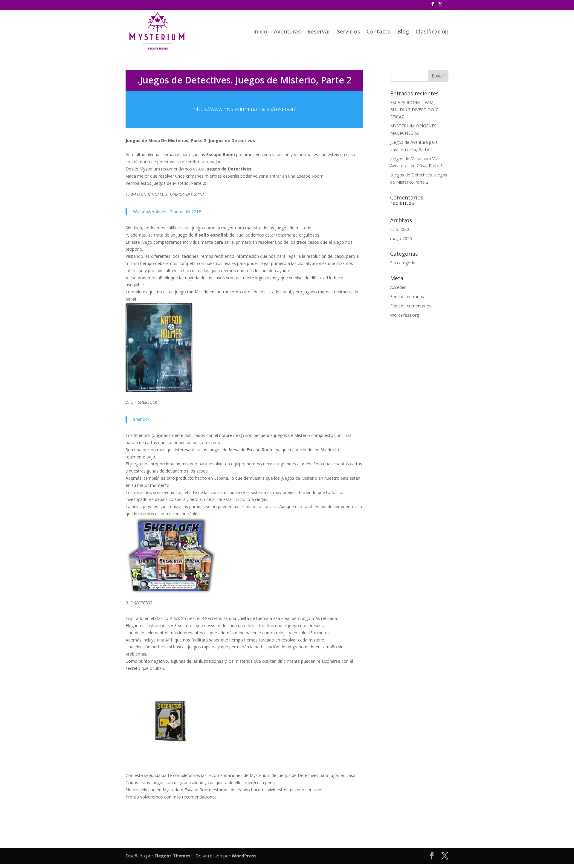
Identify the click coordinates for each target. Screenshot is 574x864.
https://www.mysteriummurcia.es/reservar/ (244, 108)
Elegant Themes (172, 856)
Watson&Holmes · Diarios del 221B (167, 211)
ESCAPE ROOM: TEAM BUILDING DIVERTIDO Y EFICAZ (414, 110)
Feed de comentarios (410, 306)
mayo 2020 (401, 238)
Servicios (348, 32)
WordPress (244, 856)
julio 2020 (399, 229)
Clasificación (432, 32)
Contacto (379, 32)
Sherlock (141, 419)
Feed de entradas (407, 296)
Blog (403, 32)
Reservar (318, 32)
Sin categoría (402, 263)
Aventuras (287, 32)
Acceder (398, 287)
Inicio (260, 32)
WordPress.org (404, 315)
